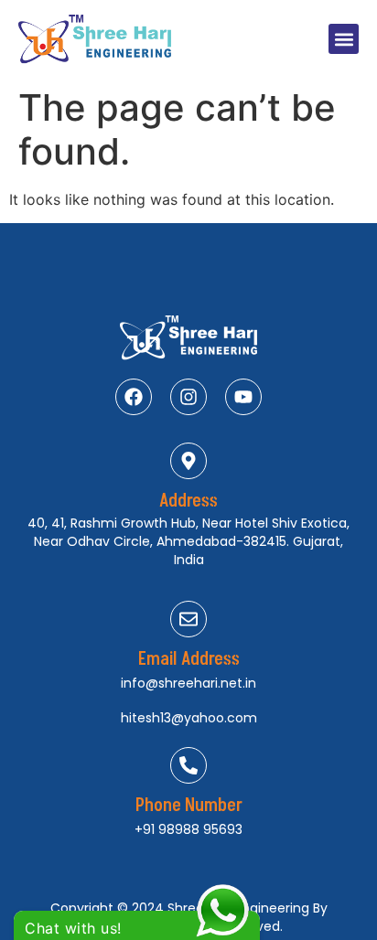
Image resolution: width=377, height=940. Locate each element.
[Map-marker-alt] (188, 461)
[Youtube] (243, 397)
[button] (344, 39)
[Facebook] (133, 397)
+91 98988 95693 (188, 829)
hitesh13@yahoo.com (189, 718)
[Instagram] (188, 397)
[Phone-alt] (188, 765)
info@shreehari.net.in (188, 683)
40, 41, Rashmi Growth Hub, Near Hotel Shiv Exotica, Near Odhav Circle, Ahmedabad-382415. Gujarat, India (188, 541)
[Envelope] (188, 619)
